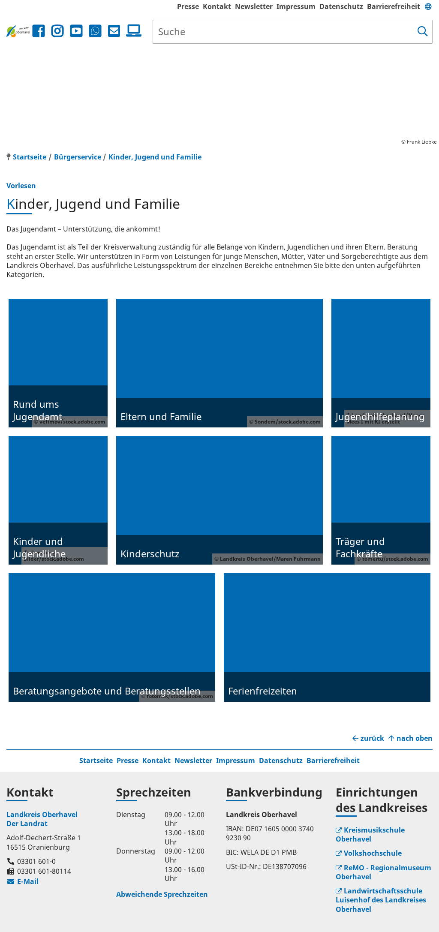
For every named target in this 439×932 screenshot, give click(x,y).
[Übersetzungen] (428, 6)
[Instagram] (57, 31)
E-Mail (22, 881)
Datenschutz (341, 6)
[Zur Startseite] (18, 31)
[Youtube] (76, 31)
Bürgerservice (77, 157)
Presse (188, 6)
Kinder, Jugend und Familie (154, 157)
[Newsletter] (114, 31)
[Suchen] (422, 31)
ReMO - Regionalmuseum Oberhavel (383, 872)
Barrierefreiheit (393, 6)
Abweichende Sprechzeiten (162, 894)
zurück (372, 738)
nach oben (415, 738)
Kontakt (217, 6)
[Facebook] (38, 31)
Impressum (296, 6)
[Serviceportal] (132, 31)
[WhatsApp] (95, 31)
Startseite (96, 760)
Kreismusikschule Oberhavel (370, 834)
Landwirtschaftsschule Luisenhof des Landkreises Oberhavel (381, 900)
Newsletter (254, 6)
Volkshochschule (373, 853)
